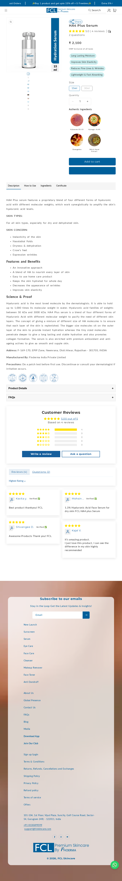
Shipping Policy (32, 776)
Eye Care (28, 646)
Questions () (41, 471)
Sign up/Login (31, 755)
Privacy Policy (31, 783)
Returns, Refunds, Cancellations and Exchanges (49, 769)
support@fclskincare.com (37, 829)
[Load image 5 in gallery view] (28, 88)
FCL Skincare (66, 858)
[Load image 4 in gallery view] (28, 84)
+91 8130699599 (33, 825)
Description (13, 186)
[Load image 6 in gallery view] (28, 91)
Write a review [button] (41, 453)
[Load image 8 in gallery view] (28, 98)
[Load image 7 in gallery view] (28, 95)
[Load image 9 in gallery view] (28, 102)
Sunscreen (29, 632)
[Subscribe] (86, 615)
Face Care (29, 653)
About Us (29, 693)
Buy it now (92, 171)
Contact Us (30, 708)
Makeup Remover (33, 668)
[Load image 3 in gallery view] (28, 81)
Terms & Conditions (34, 762)
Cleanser (28, 661)
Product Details (61, 388)
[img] (17, 493)
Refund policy (31, 790)
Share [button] (78, 21)
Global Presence (32, 700)
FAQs (61, 397)
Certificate (61, 186)
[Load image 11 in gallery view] (28, 109)
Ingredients (46, 186)
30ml (87, 88)
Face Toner (29, 675)
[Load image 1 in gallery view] (28, 74)
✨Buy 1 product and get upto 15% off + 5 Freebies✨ (58, 3)
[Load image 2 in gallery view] (28, 77)
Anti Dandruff (31, 682)
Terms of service (32, 798)
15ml (74, 88)
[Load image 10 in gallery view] (28, 105)
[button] (6, 10)
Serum (27, 639)
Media (27, 729)
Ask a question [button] (80, 453)
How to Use (30, 186)
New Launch (30, 625)
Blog (26, 722)
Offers (27, 805)
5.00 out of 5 (69, 418)
